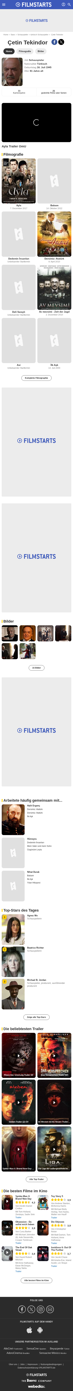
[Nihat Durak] (13, 886)
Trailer (18, 1217)
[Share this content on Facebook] (54, 42)
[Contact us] (50, 1309)
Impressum (33, 1364)
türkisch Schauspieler (39, 35)
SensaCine (32, 1348)
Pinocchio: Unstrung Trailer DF (18, 1075)
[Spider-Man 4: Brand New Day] (7, 1202)
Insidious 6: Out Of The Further (61, 1248)
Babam (54, 205)
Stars (13, 35)
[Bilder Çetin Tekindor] (10, 633)
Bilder (8, 621)
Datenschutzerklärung (28, 1368)
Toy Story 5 (57, 1196)
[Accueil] (33, 4)
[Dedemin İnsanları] (19, 234)
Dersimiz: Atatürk (54, 258)
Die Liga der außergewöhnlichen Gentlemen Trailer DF (54, 1168)
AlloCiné (8, 1348)
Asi (19, 365)
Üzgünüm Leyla (34, 849)
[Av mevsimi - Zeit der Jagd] (54, 287)
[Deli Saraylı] (19, 287)
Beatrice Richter (35, 947)
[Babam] (54, 181)
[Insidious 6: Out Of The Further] (43, 1253)
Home (5, 35)
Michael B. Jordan (36, 980)
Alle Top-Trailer (36, 1179)
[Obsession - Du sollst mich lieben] (7, 1228)
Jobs (22, 1364)
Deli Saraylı (18, 312)
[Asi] (19, 340)
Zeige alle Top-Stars (36, 1017)
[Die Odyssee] (43, 1228)
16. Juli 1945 (44, 67)
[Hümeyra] (13, 853)
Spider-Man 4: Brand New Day (23, 1197)
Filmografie (13, 154)
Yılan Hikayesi (33, 883)
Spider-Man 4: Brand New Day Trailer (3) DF (19, 1168)
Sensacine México (49, 1352)
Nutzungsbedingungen (51, 1364)
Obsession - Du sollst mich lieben (24, 1223)
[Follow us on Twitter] (32, 1309)
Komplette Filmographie (36, 378)
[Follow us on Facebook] (22, 1309)
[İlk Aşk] (54, 340)
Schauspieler (22, 35)
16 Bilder (36, 668)
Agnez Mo (32, 915)
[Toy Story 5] (43, 1202)
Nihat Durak (33, 872)
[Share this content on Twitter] (61, 42)
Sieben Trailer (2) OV (19, 1122)
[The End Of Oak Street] (7, 1253)
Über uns (13, 1364)
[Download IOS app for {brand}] (31, 1329)
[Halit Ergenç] (13, 819)
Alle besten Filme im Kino (36, 1280)
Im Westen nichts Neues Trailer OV (54, 1122)
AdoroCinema (14, 1352)
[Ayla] (19, 181)
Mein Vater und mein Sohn (39, 846)
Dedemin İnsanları (18, 258)
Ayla (18, 205)
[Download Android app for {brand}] (42, 1329)
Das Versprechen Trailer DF (54, 1075)
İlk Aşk (54, 365)
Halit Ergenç (33, 805)
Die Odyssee (57, 1222)
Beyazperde (56, 1348)
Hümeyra (31, 839)
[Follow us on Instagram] (41, 1309)
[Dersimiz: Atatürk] (54, 234)
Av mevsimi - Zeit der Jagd (54, 311)
